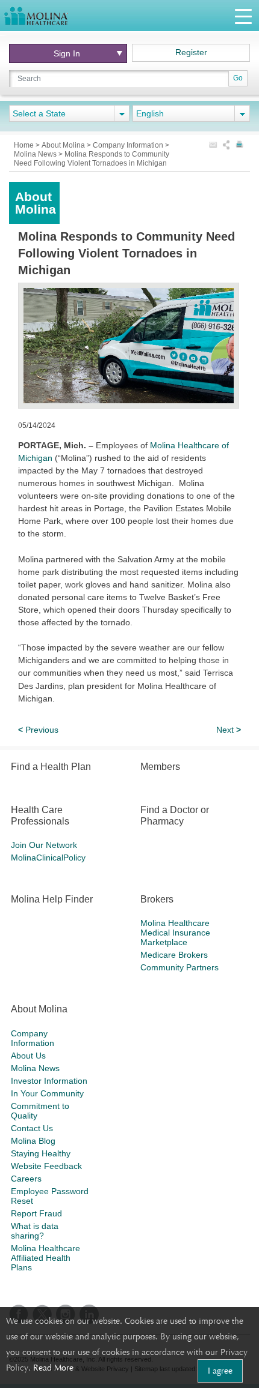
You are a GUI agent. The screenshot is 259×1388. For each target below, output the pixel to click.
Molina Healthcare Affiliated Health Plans (45, 1257)
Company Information (129, 145)
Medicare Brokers (174, 955)
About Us (28, 1055)
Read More (53, 1367)
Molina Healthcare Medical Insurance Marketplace (175, 932)
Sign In (67, 53)
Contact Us (32, 1128)
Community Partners (179, 967)
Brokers (156, 899)
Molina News (35, 1068)
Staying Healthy (40, 1153)
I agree (220, 1370)
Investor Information (49, 1081)
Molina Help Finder (52, 899)
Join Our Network (44, 845)
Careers (26, 1178)
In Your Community (47, 1093)
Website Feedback (46, 1166)
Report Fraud (36, 1213)
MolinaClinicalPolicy (48, 857)
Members (160, 767)
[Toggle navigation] (243, 15)
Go (238, 78)
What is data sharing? (34, 1230)
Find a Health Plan (51, 767)
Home (25, 145)
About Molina (64, 145)
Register (191, 52)
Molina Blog (33, 1141)
